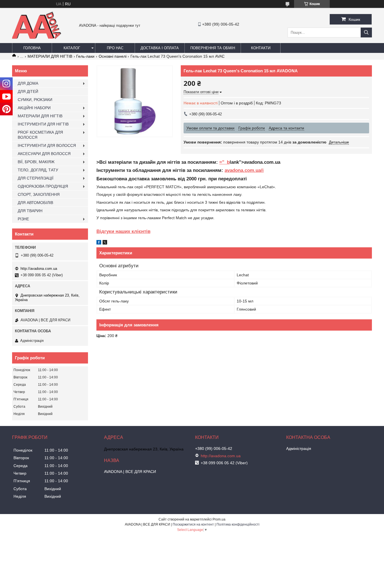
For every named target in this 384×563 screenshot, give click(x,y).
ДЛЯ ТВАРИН (30, 210)
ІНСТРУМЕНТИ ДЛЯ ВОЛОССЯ (47, 145)
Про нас (115, 48)
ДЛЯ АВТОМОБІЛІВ (35, 202)
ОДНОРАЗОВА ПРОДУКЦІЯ (43, 186)
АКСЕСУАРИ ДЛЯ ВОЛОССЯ (44, 153)
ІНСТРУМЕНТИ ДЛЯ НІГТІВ (43, 124)
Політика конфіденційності (237, 524)
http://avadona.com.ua (39, 268)
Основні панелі (113, 56)
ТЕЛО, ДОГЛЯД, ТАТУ (38, 170)
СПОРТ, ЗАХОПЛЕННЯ (39, 194)
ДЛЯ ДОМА (28, 83)
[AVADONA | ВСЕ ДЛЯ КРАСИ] (36, 37)
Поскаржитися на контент (193, 524)
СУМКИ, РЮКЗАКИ (35, 99)
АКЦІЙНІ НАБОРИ (34, 108)
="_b (224, 162)
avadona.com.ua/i (244, 170)
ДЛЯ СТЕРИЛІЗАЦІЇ (35, 178)
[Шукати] (366, 32)
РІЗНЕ (23, 219)
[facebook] (98, 243)
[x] (105, 243)
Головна (32, 48)
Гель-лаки (85, 56)
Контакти (260, 48)
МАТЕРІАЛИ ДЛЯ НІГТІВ (50, 56)
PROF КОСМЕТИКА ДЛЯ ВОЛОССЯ (40, 135)
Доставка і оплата (160, 48)
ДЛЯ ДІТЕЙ (28, 91)
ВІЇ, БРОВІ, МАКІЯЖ (36, 162)
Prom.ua (219, 519)
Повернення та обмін (212, 48)
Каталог (72, 48)
